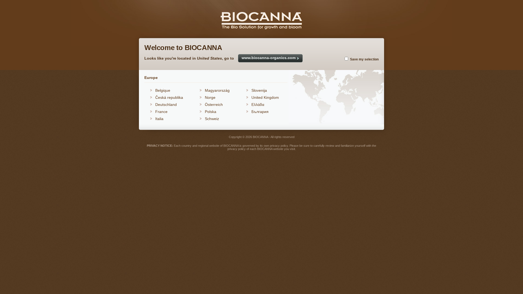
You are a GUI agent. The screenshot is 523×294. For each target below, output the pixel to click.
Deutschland (166, 104)
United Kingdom (265, 97)
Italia (159, 119)
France (161, 111)
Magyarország (217, 90)
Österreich (214, 104)
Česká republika (169, 97)
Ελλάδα (257, 104)
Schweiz (212, 119)
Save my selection (364, 59)
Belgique (162, 90)
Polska (210, 111)
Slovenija (259, 90)
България (260, 111)
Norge (210, 97)
